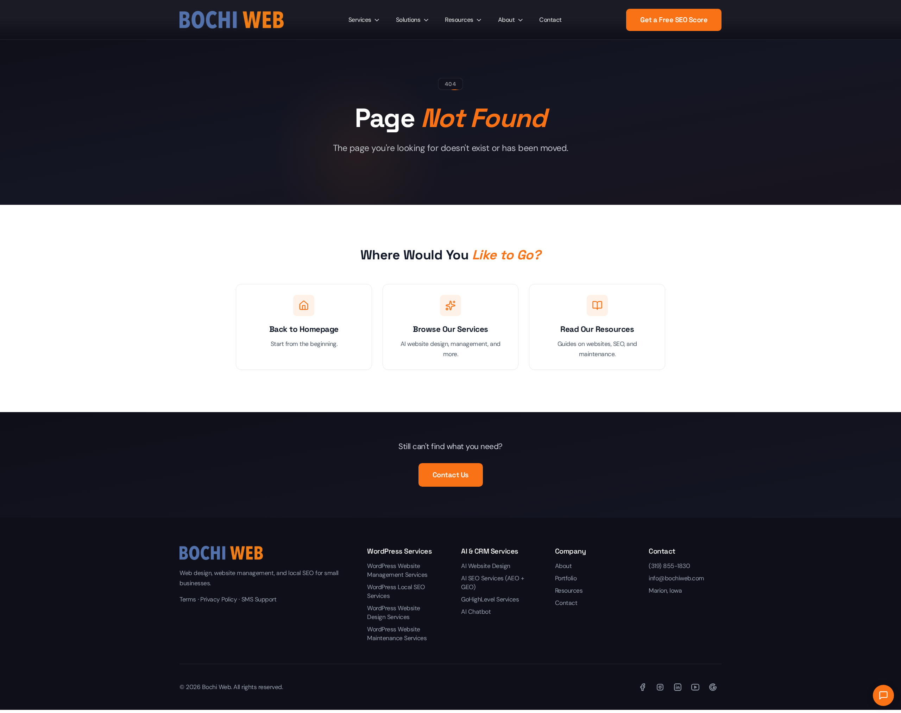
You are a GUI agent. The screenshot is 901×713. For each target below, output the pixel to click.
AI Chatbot (476, 612)
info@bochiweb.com (676, 578)
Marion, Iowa (665, 590)
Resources (459, 20)
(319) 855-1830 (669, 566)
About (506, 20)
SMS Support (259, 599)
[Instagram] (660, 687)
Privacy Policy (218, 599)
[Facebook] (642, 687)
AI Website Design (485, 566)
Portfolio (566, 578)
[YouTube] (695, 687)
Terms (187, 599)
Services (359, 20)
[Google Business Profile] (713, 687)
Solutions (408, 20)
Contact (550, 20)
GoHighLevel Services (490, 599)
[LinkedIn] (677, 687)
